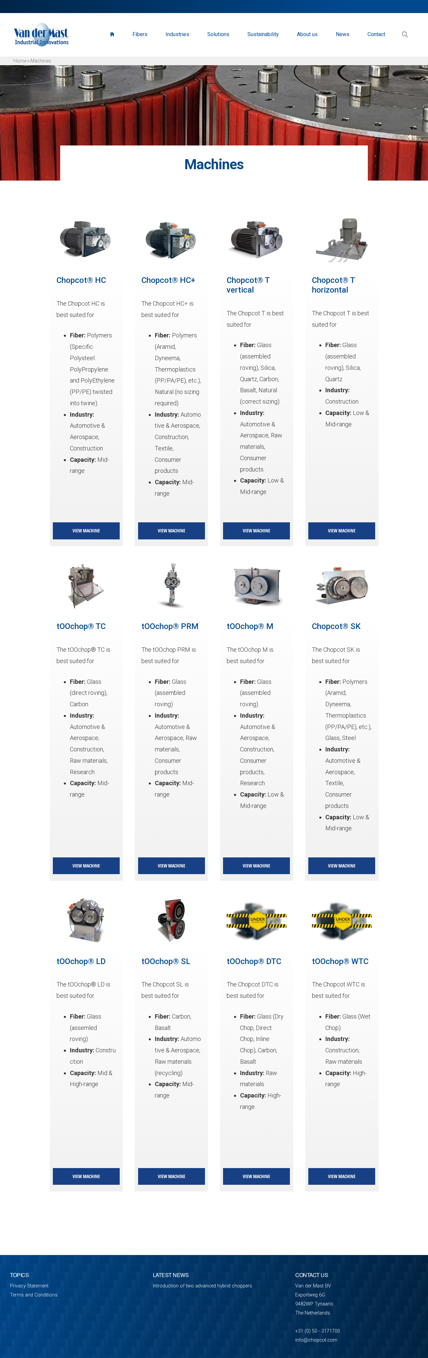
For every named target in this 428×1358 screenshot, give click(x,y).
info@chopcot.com (316, 1340)
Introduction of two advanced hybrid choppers (202, 1286)
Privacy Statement (29, 1286)
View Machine (86, 530)
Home (19, 61)
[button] (405, 34)
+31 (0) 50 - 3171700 (317, 1331)
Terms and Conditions (34, 1295)
